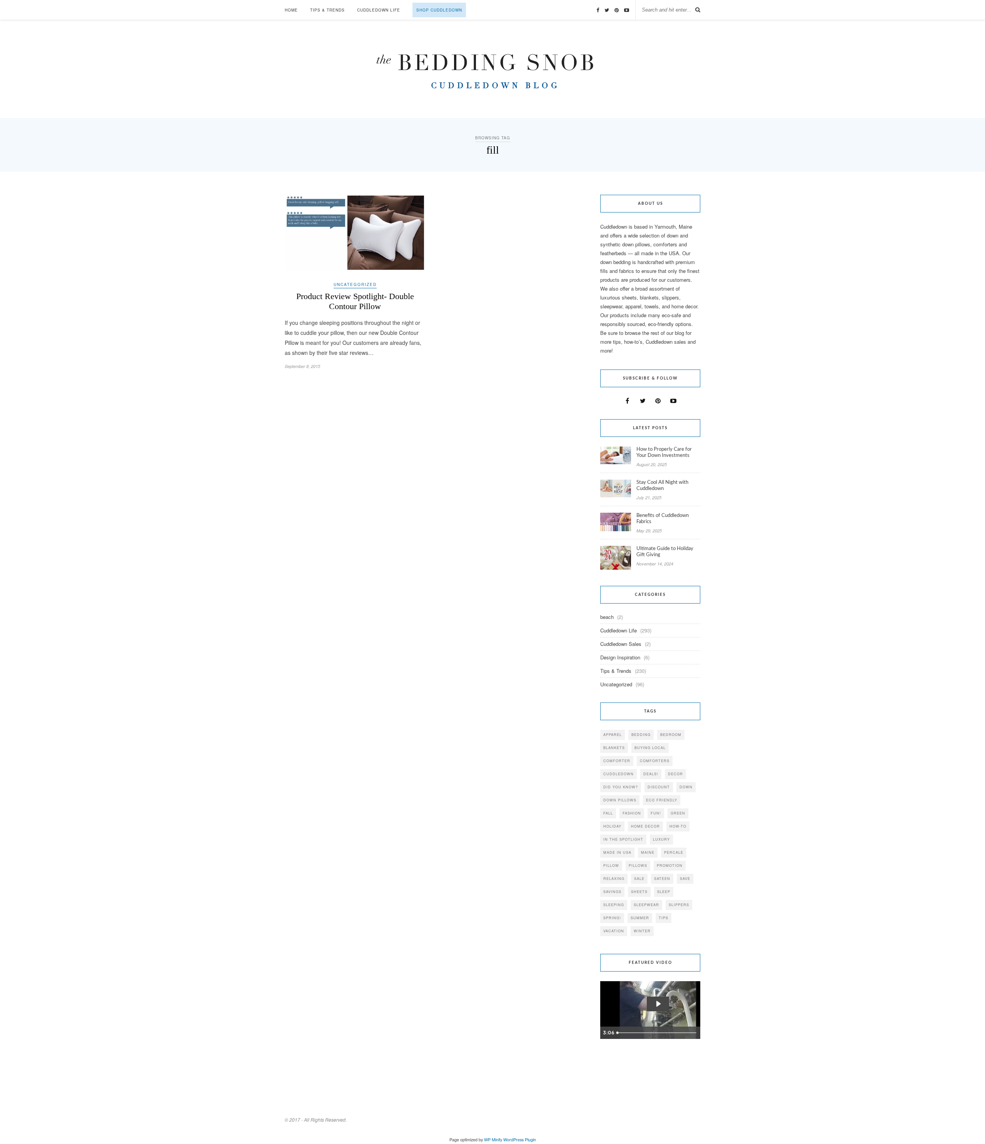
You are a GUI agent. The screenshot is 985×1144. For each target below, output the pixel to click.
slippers (679, 904)
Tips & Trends (327, 10)
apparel (612, 734)
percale (673, 852)
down (686, 786)
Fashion (632, 813)
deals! (650, 773)
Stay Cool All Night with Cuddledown (662, 485)
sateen (662, 878)
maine (647, 852)
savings (612, 891)
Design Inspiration (620, 657)
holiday (612, 826)
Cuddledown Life (378, 10)
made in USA (617, 852)
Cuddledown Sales (620, 643)
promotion (670, 865)
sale (639, 878)
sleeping (613, 904)
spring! (612, 917)
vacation (613, 930)
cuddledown (618, 773)
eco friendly (661, 800)
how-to (677, 826)
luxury (661, 839)
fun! (656, 813)
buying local (650, 747)
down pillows (619, 800)
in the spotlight (623, 839)
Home (291, 10)
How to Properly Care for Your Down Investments (664, 452)
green (678, 813)
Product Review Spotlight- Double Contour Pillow (355, 301)
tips (663, 917)
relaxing (613, 878)
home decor (645, 826)
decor (675, 773)
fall (608, 813)
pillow (611, 865)
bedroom (670, 734)
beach (607, 617)
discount (659, 786)
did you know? (620, 786)
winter (642, 930)
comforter (616, 760)
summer (640, 917)
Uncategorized (355, 284)
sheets (639, 891)
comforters (654, 760)
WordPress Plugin (519, 1139)
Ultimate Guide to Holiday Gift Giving (664, 551)
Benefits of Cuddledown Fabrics (662, 518)
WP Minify (493, 1139)
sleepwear (646, 904)
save (685, 878)
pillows (638, 865)
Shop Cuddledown (439, 10)
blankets (614, 747)
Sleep (663, 891)
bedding (641, 734)
